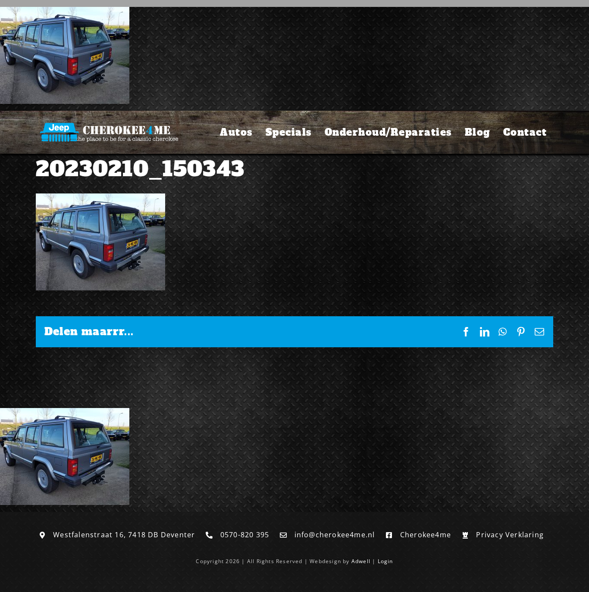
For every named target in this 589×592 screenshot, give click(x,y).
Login (385, 561)
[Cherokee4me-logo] (107, 123)
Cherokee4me (425, 534)
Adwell (360, 561)
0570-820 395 (244, 534)
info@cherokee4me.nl (334, 534)
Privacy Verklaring (510, 534)
